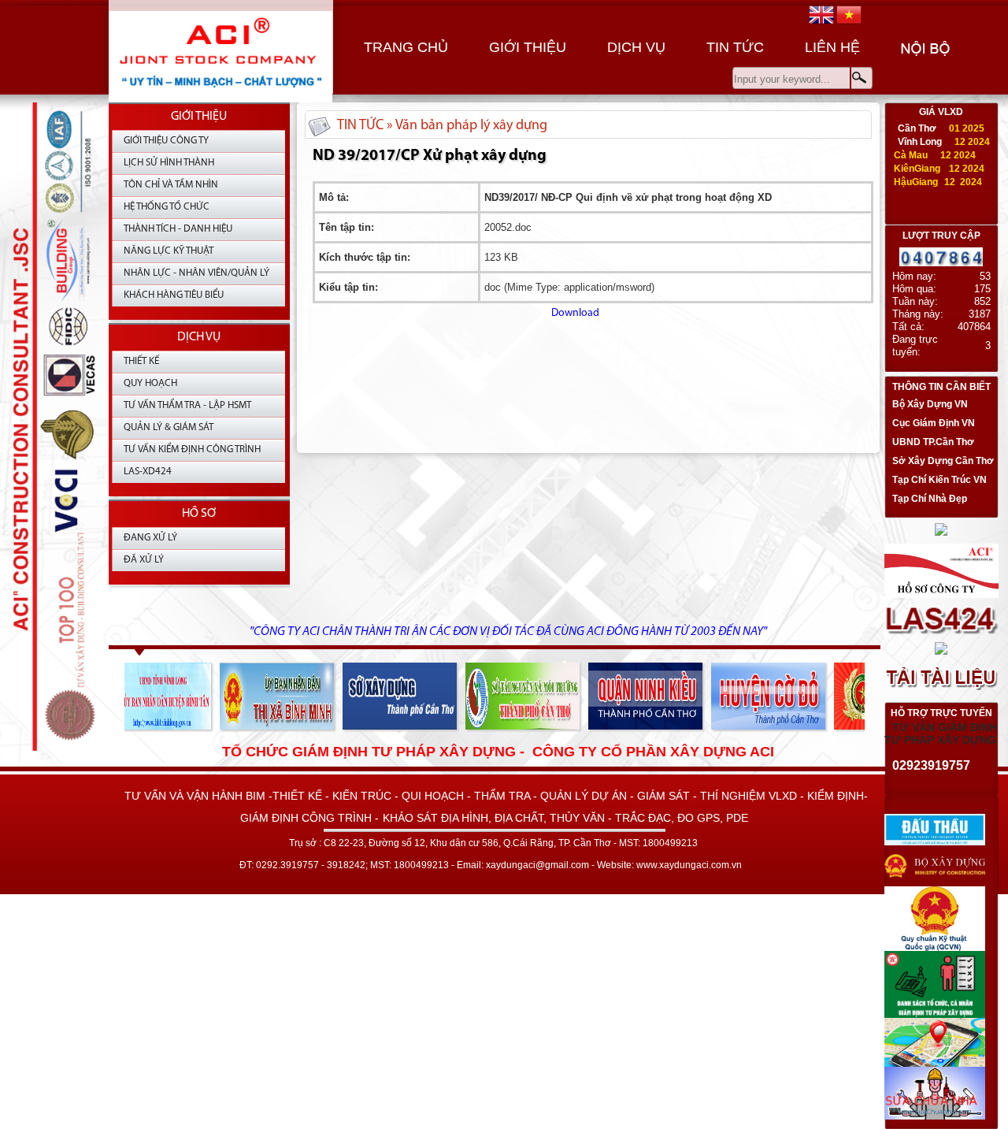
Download (456, 313)
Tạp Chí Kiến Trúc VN (939, 479)
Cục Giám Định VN (933, 423)
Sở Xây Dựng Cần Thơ (943, 460)
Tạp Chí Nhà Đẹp (929, 498)
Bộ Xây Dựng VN (930, 404)
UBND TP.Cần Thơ (933, 442)
